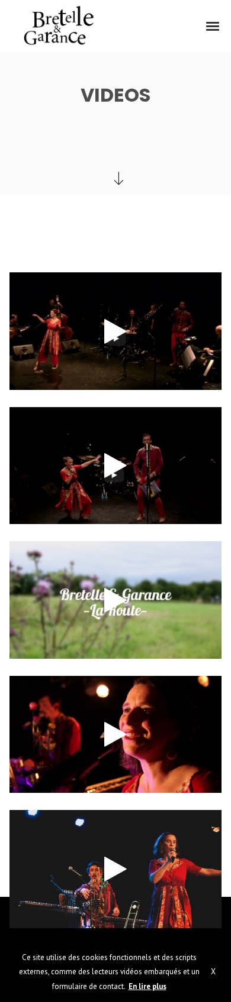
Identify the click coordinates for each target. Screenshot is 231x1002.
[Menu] (213, 25)
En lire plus (147, 986)
